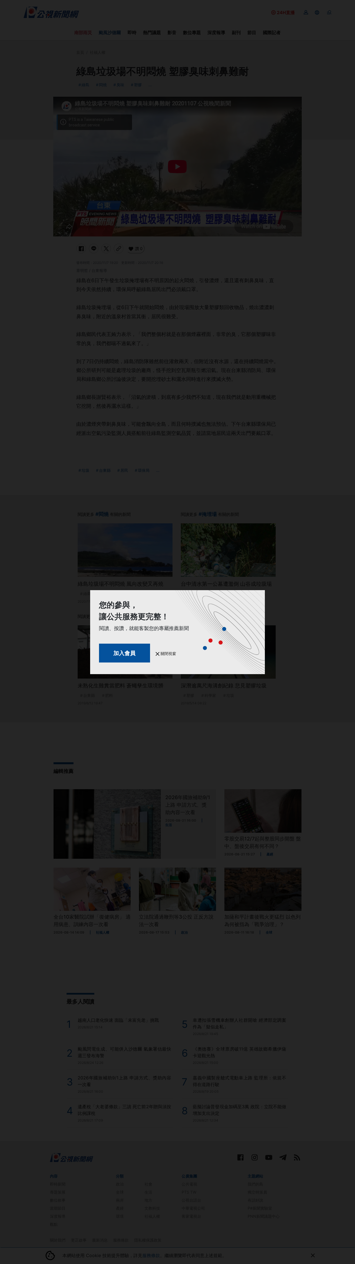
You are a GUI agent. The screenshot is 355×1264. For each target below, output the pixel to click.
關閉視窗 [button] (167, 653)
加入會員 (124, 653)
